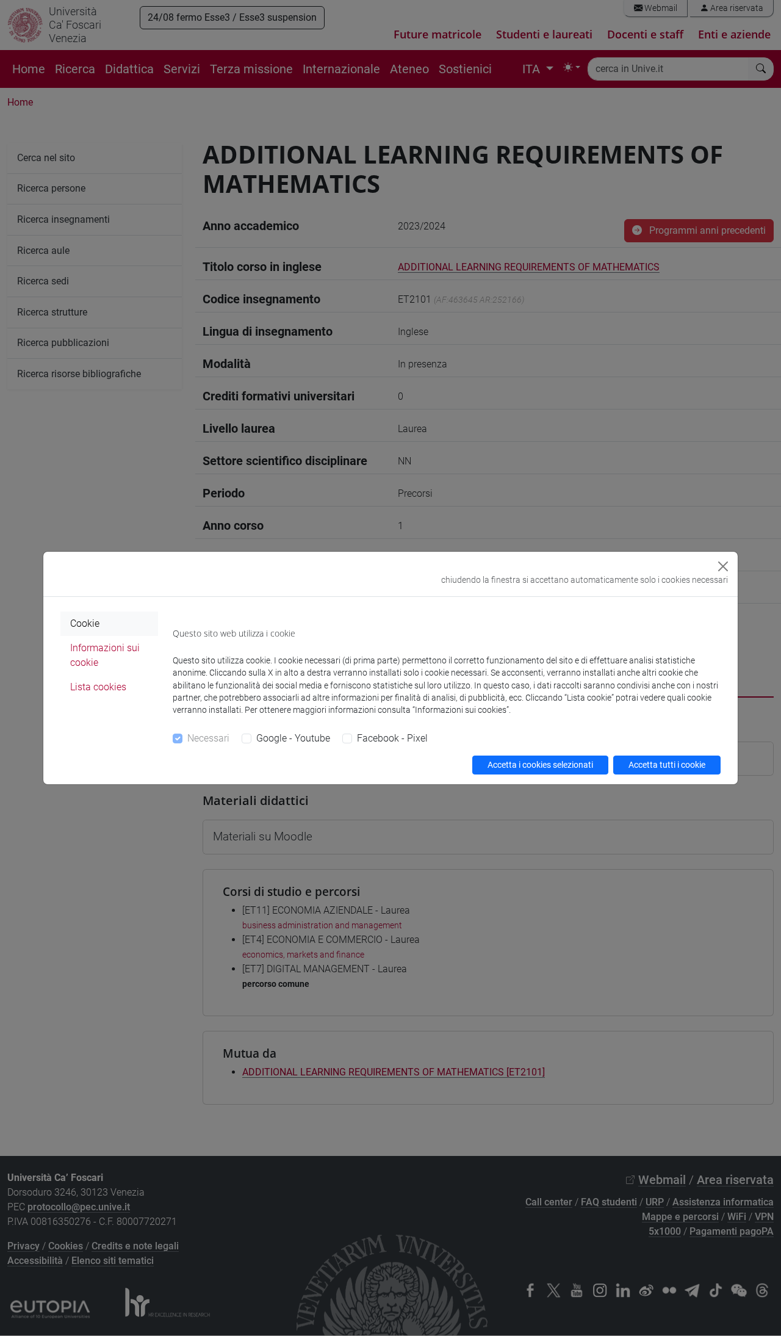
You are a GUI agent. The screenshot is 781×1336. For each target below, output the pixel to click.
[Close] (723, 566)
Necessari (208, 738)
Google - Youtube (293, 738)
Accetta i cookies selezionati (540, 765)
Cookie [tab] (84, 623)
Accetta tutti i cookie (666, 765)
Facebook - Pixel (392, 738)
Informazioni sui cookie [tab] (105, 655)
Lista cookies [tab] (98, 687)
